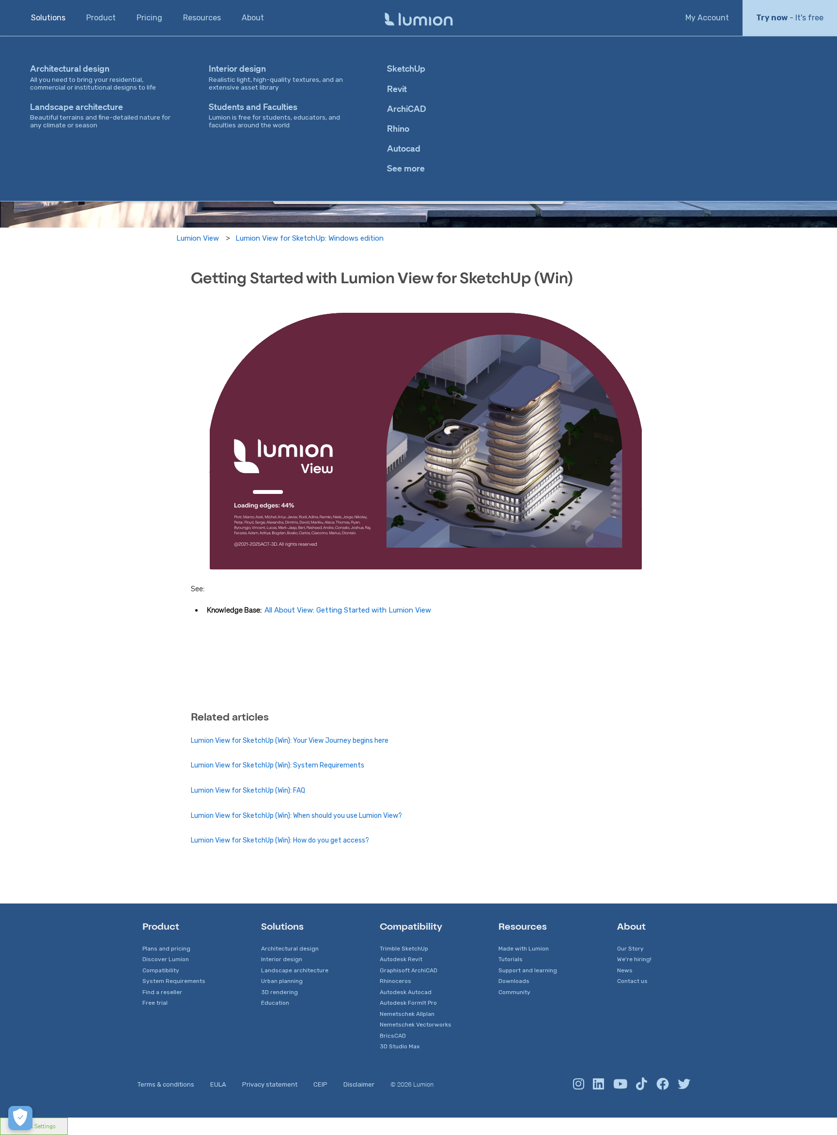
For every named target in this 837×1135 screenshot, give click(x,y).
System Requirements (173, 981)
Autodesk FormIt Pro (408, 1002)
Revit (397, 88)
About (253, 17)
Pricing (149, 17)
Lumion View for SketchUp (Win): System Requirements (277, 765)
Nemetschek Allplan (407, 1014)
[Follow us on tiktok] (641, 1084)
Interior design (281, 959)
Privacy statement (269, 1084)
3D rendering (279, 992)
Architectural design (290, 948)
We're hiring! (634, 959)
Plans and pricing (166, 948)
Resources (202, 17)
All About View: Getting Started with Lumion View (347, 610)
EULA (218, 1084)
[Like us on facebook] (662, 1084)
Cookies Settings (34, 1126)
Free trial (155, 1002)
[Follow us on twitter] (684, 1084)
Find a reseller (162, 992)
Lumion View (197, 238)
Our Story (630, 948)
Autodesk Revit (401, 959)
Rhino (398, 128)
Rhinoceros (395, 981)
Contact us (632, 981)
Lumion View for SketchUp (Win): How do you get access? (280, 840)
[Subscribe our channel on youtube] (620, 1084)
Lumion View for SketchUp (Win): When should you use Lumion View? (296, 816)
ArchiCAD (406, 108)
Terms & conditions (166, 1084)
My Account (707, 17)
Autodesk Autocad (406, 992)
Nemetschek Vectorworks (415, 1024)
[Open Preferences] (20, 1118)
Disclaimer (358, 1084)
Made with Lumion (523, 948)
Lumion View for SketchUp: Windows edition (309, 238)
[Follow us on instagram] (578, 1084)
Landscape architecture (294, 970)
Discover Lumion (165, 959)
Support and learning (527, 970)
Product (101, 17)
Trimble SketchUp (404, 948)
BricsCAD (393, 1035)
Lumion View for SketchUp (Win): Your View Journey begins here (289, 740)
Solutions (48, 17)
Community (514, 992)
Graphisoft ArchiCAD (408, 970)
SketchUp (406, 68)
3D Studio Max (399, 1046)
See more (406, 168)
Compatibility (160, 970)
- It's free (789, 17)
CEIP (320, 1084)
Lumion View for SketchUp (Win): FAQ (248, 790)
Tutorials (510, 959)
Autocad (403, 148)
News (625, 970)
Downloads (513, 981)
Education (275, 1002)
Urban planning (282, 981)
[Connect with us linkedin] (598, 1084)
